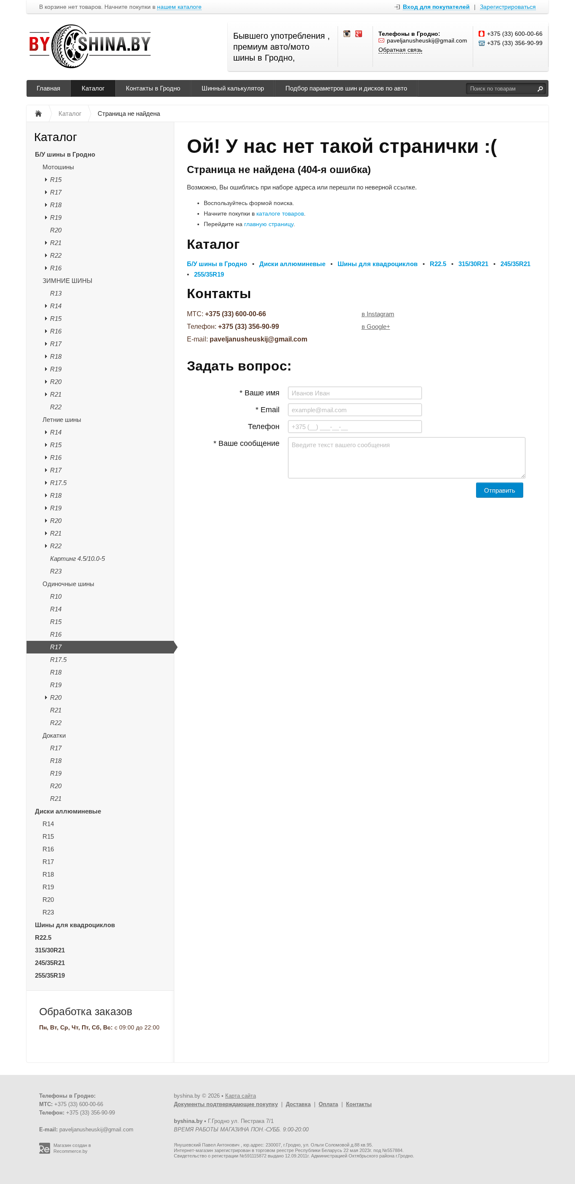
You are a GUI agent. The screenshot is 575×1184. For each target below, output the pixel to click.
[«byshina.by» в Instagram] (347, 34)
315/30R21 (50, 950)
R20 (55, 230)
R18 (55, 204)
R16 (55, 268)
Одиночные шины (68, 583)
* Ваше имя (260, 393)
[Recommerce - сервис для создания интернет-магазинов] (44, 1152)
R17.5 (58, 482)
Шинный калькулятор (233, 88)
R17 (55, 192)
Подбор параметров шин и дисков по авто (346, 88)
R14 (55, 305)
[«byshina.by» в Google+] (359, 34)
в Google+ (376, 326)
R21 (55, 242)
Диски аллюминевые (68, 811)
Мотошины (58, 167)
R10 (55, 596)
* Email (268, 409)
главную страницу (268, 224)
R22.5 (43, 937)
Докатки (54, 735)
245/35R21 (50, 962)
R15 (55, 179)
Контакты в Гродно (153, 88)
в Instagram (378, 313)
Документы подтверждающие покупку (226, 1104)
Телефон (264, 426)
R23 (55, 571)
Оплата (328, 1104)
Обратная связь (400, 49)
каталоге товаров (280, 213)
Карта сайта (240, 1096)
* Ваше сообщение (246, 443)
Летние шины (62, 419)
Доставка (298, 1104)
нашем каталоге (179, 7)
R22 (55, 255)
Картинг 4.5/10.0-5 (77, 558)
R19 (55, 217)
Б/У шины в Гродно (65, 154)
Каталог (93, 88)
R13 (55, 293)
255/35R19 (50, 975)
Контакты (359, 1104)
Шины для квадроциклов (75, 924)
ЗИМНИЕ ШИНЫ (67, 280)
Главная (48, 88)
